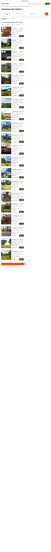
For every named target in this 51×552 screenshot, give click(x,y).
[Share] (5, 28)
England (11, 6)
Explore (2, 6)
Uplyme (24, 6)
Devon (21, 6)
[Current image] (4, 59)
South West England (16, 6)
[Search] (46, 13)
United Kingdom (6, 6)
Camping (26, 6)
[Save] (2, 28)
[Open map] (38, 50)
